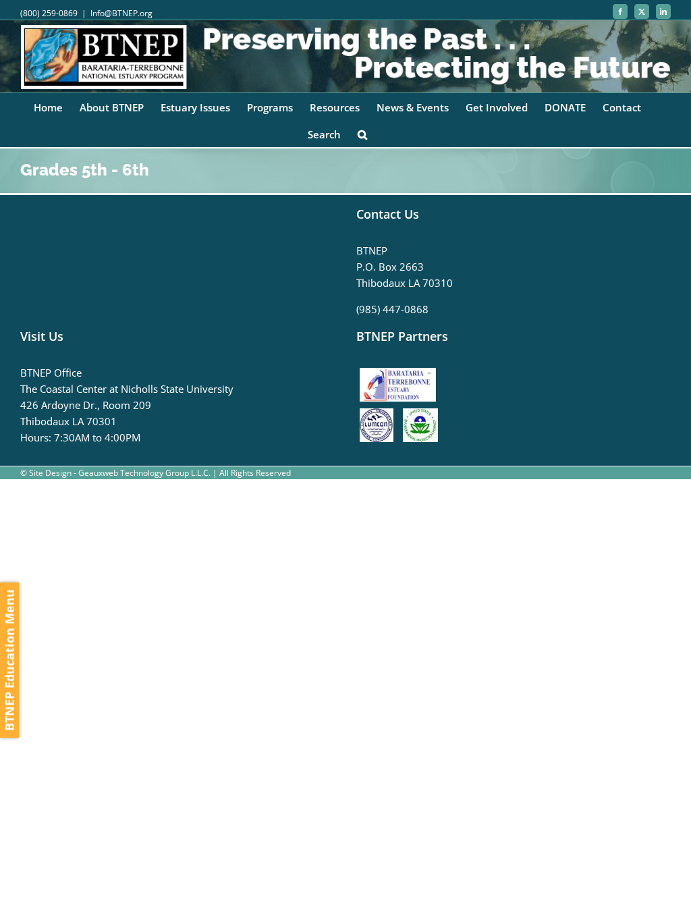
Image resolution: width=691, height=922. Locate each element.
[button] (362, 133)
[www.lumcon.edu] (380, 416)
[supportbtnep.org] (401, 372)
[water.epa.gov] (420, 416)
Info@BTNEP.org (121, 13)
